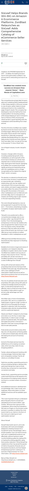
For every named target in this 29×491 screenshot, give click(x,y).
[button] (23, 2)
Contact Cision (14, 472)
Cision (16, 488)
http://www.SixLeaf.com (9, 276)
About (14, 475)
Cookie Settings (21, 486)
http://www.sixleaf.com (20, 453)
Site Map (11, 486)
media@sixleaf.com (7, 462)
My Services (14, 477)
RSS (15, 486)
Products (14, 474)
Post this (15, 96)
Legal (6, 486)
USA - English (5, 43)
